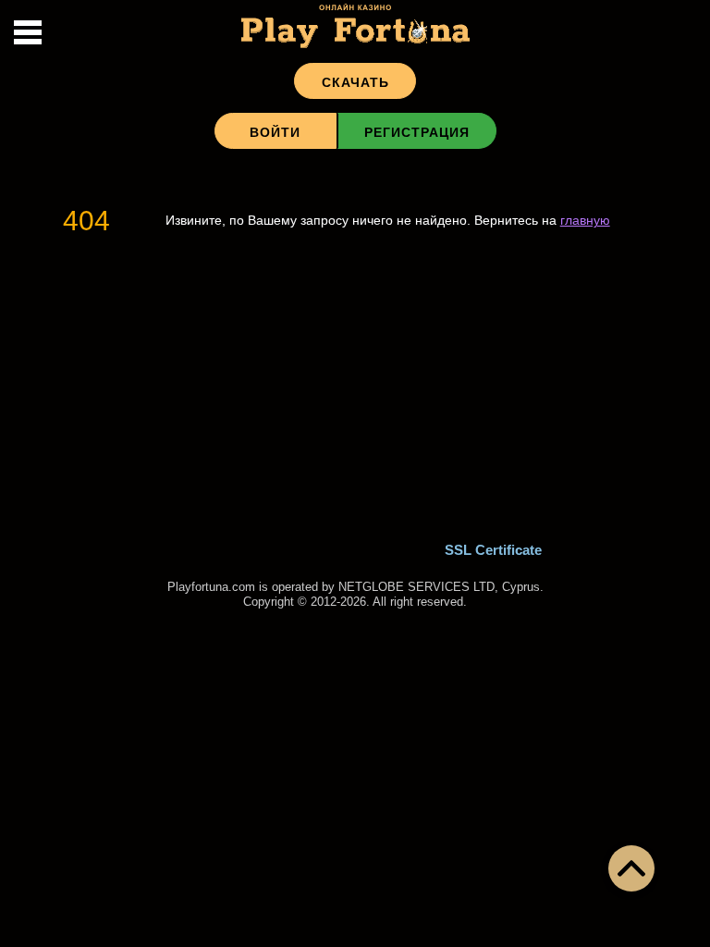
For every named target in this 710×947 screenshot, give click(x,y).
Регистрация (417, 132)
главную (585, 220)
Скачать (355, 82)
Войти (275, 132)
